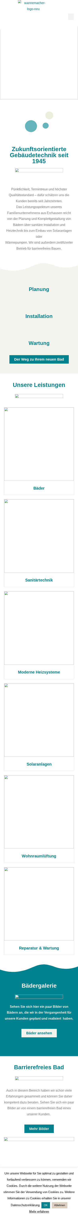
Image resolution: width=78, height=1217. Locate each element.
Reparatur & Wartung (39, 948)
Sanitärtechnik (39, 580)
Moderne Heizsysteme (39, 672)
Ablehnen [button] (59, 1205)
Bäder (39, 488)
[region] (39, 59)
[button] (71, 16)
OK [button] (46, 1205)
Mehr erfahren (39, 1211)
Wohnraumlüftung (39, 856)
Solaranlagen (39, 764)
